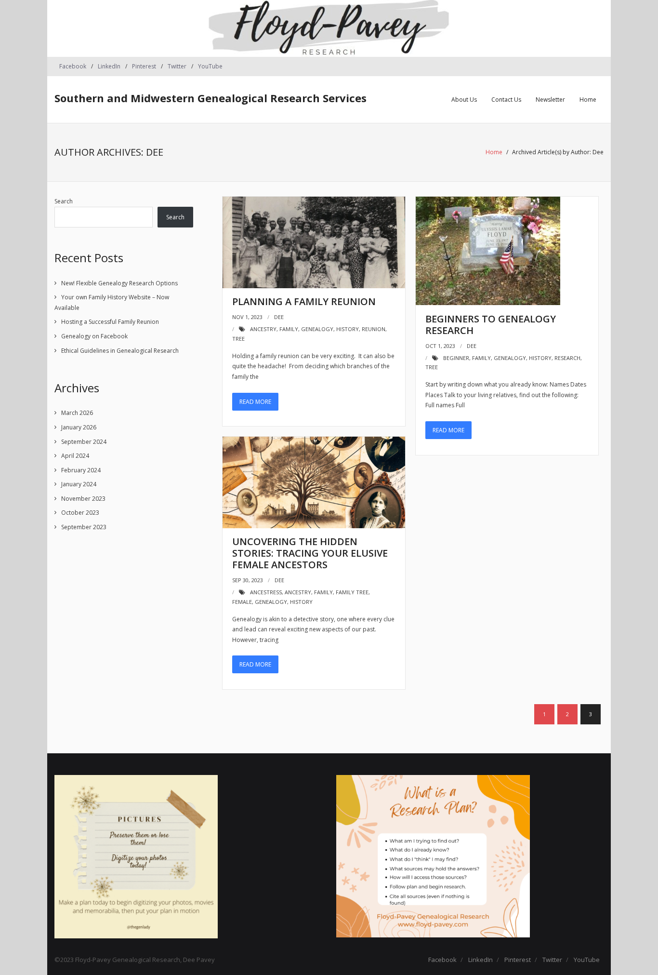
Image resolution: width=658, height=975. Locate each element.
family (288, 329)
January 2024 (78, 484)
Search (63, 201)
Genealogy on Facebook (94, 336)
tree (238, 338)
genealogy (317, 329)
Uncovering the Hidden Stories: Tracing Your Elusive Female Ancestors (310, 553)
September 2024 (83, 442)
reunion (373, 329)
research (567, 357)
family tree (352, 592)
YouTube (210, 66)
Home (494, 152)
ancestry (263, 329)
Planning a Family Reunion (304, 301)
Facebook (72, 66)
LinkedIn (109, 66)
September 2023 (83, 527)
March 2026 (77, 413)
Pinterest (144, 66)
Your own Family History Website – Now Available (111, 302)
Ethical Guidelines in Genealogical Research (120, 351)
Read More (255, 402)
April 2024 (75, 456)
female (242, 601)
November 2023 (83, 498)
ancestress (266, 592)
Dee (279, 317)
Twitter (177, 66)
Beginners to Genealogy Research (490, 324)
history (347, 329)
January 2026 (78, 427)
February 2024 (81, 470)
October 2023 (80, 512)
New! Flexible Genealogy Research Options (119, 283)
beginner (456, 357)
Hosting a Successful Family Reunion (110, 322)
